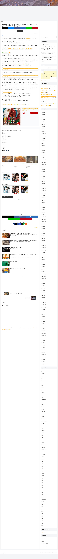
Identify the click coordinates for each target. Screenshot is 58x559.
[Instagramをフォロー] (20, 224)
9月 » (45, 80)
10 (48, 73)
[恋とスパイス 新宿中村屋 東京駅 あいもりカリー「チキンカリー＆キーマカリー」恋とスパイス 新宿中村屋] (20, 68)
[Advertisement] (29, 14)
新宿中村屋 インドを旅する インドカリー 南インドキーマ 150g (13, 104)
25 (51, 76)
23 (46, 76)
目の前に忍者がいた (45, 44)
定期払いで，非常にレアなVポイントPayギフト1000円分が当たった (48, 53)
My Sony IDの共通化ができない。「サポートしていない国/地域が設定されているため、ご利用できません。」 (48, 96)
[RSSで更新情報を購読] (26, 224)
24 (48, 76)
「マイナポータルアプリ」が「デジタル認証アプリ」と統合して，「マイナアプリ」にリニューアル (49, 48)
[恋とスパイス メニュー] (7, 92)
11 (51, 73)
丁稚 (45, 92)
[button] (20, 31)
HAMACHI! (46, 88)
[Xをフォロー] (16, 224)
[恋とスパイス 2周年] (6, 52)
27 (55, 76)
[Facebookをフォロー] (18, 224)
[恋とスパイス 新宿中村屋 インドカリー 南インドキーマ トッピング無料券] (17, 48)
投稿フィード (44, 541)
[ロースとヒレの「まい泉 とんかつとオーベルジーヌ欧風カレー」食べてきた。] (20, 159)
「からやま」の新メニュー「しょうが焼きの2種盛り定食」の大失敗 (49, 57)
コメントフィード (45, 543)
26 (53, 76)
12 (53, 73)
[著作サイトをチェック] (14, 224)
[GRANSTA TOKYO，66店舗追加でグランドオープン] (32, 159)
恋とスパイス (28, 38)
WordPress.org (44, 545)
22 (44, 76)
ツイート (43, 532)
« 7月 (42, 80)
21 (42, 76)
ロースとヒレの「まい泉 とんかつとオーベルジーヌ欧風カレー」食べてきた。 (20, 164)
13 (55, 73)
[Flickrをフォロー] (22, 224)
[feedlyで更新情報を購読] (24, 224)
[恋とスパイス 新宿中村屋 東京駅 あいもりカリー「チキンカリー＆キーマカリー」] (4, 35)
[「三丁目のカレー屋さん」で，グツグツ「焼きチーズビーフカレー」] (7, 159)
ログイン (43, 538)
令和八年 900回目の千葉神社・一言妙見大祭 (49, 60)
